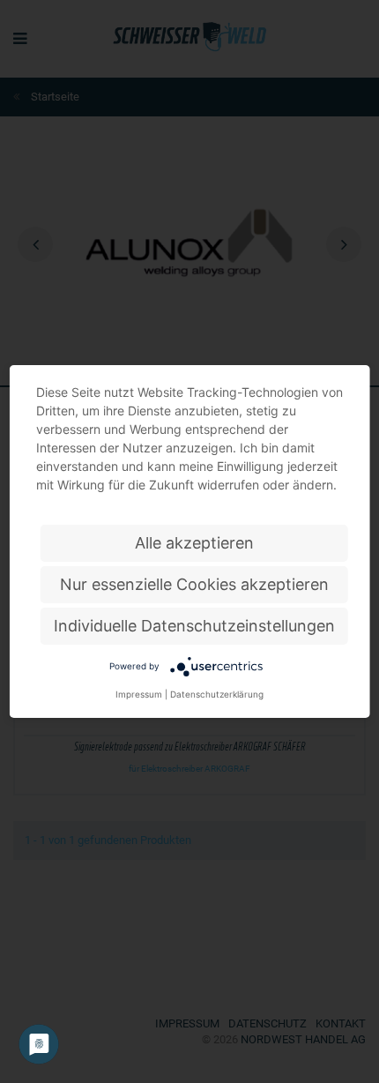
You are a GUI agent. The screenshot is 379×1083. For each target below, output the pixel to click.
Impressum (138, 694)
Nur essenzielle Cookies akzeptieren (194, 584)
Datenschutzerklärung (217, 694)
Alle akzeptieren (194, 543)
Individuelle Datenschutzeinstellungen (194, 625)
